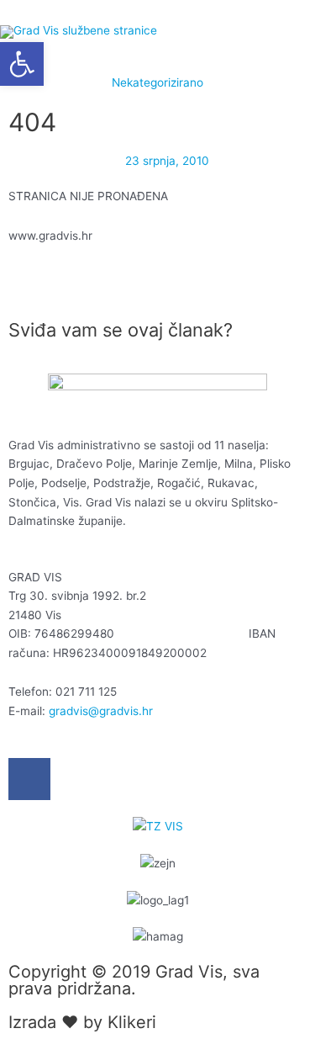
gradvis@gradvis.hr (101, 711)
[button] (22, 64)
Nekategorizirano (157, 82)
